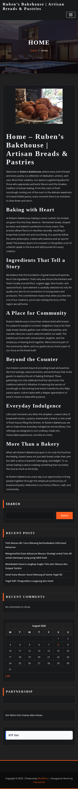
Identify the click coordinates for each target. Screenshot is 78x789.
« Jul (7, 676)
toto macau (23, 715)
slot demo (10, 715)
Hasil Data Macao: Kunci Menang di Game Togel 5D (33, 574)
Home (33, 50)
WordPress (43, 778)
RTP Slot (14, 735)
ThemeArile (39, 782)
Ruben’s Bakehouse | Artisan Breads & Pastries (33, 6)
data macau (36, 715)
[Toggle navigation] (70, 15)
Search (13, 504)
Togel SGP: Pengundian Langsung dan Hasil (29, 581)
